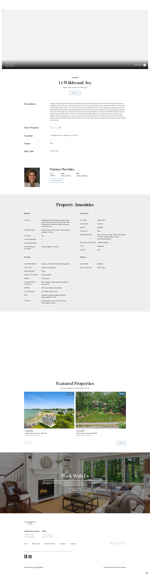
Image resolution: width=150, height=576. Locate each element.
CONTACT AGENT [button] (56, 180)
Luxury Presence (37, 567)
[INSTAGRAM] (115, 543)
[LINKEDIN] (120, 543)
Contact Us (73, 543)
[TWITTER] (124, 543)
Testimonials (62, 543)
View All (121, 443)
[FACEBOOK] (111, 543)
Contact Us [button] (75, 93)
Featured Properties (49, 543)
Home (25, 543)
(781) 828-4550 (29, 535)
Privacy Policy (121, 567)
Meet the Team (36, 543)
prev (7, 65)
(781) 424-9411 (66, 175)
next (12, 65)
